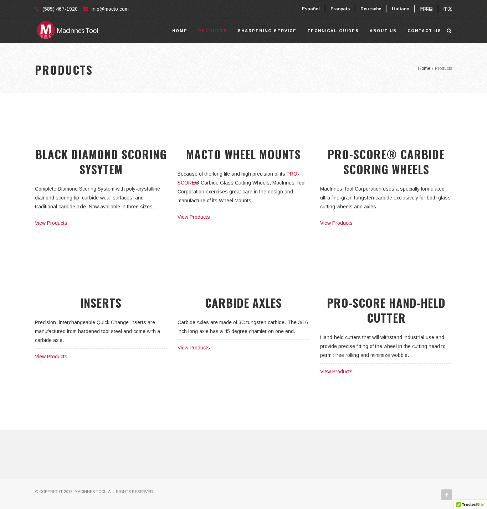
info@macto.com (110, 9)
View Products (51, 223)
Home (180, 30)
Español (311, 8)
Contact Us (424, 30)
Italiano (400, 8)
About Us (383, 30)
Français (340, 8)
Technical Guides (333, 30)
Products (212, 30)
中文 (448, 8)
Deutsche (370, 8)
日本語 (426, 8)
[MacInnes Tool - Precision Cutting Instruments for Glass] (67, 30)
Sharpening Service (267, 30)
